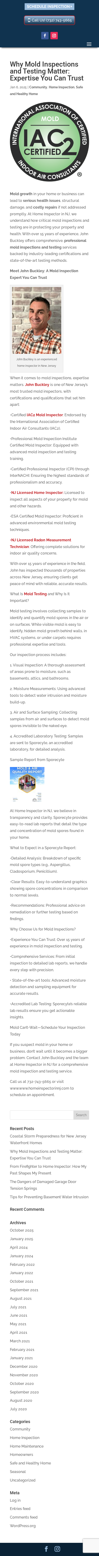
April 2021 (18, 1332)
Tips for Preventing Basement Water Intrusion (49, 1197)
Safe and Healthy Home (30, 1463)
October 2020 (22, 1383)
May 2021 (18, 1324)
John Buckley (37, 384)
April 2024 (19, 1247)
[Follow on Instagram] (54, 35)
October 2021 (21, 1281)
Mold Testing (35, 594)
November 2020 (24, 1375)
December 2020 (24, 1366)
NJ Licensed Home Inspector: (37, 492)
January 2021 (21, 1358)
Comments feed (24, 1517)
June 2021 (18, 1315)
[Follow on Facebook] (45, 35)
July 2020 (18, 1409)
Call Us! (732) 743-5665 (52, 20)
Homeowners (21, 1454)
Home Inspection (61, 87)
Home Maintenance (27, 1446)
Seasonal (18, 1472)
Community (38, 87)
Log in (15, 1500)
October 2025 (22, 1230)
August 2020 (21, 1400)
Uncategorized (22, 1480)
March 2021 (20, 1341)
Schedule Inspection (49, 6)
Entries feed (20, 1509)
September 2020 (24, 1392)
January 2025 (21, 1239)
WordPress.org (23, 1526)
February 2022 (22, 1264)
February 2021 (22, 1349)
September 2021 (24, 1290)
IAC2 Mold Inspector (45, 415)
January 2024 (21, 1256)
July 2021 (18, 1307)
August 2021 (21, 1298)
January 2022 (21, 1273)
